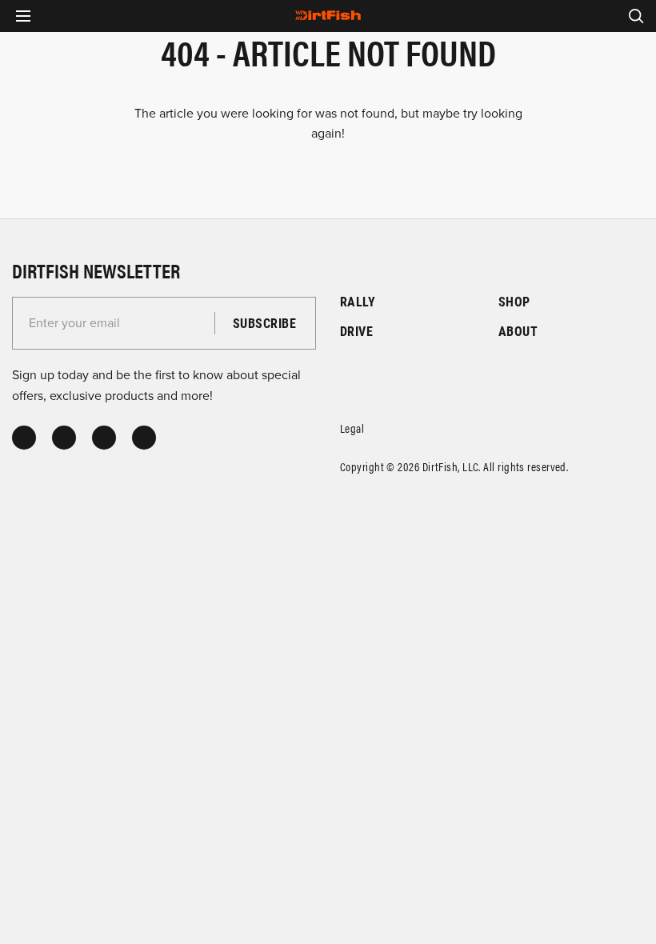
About (518, 330)
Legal (352, 427)
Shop (514, 301)
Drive (356, 330)
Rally (357, 301)
